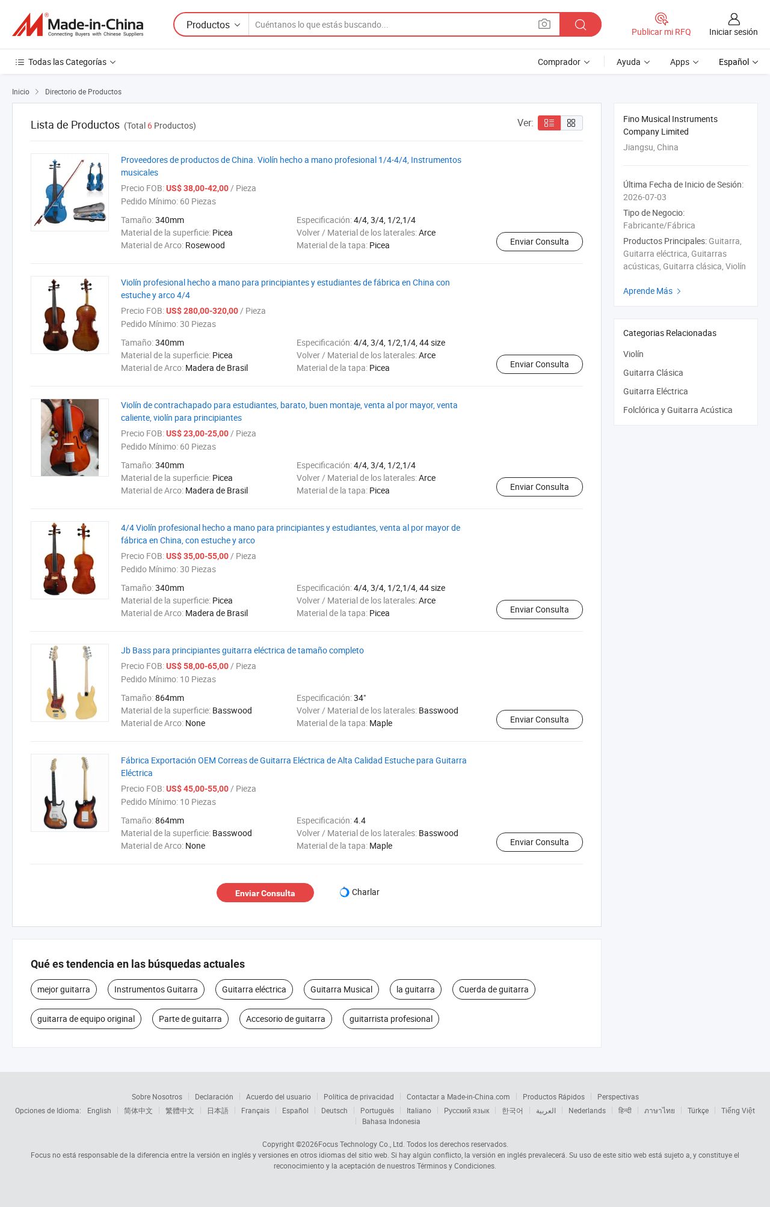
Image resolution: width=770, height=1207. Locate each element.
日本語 (218, 1110)
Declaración (214, 1096)
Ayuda (629, 61)
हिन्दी (625, 1110)
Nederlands (587, 1110)
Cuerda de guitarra (494, 989)
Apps (679, 61)
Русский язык (466, 1110)
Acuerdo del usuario (278, 1096)
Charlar (366, 891)
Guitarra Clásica (653, 372)
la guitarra (415, 989)
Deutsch (334, 1110)
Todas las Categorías (67, 61)
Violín (633, 353)
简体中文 (138, 1110)
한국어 (512, 1110)
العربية (546, 1110)
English (99, 1110)
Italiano (419, 1110)
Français (255, 1110)
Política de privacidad (359, 1096)
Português (377, 1110)
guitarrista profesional (391, 1018)
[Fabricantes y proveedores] (77, 24)
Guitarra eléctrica (254, 989)
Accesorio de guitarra (285, 1018)
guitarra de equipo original (86, 1018)
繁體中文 (179, 1110)
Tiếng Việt (738, 1110)
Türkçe (698, 1110)
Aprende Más (653, 290)
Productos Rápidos (554, 1096)
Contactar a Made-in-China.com (458, 1096)
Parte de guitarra (190, 1018)
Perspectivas (618, 1096)
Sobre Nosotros (157, 1096)
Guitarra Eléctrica (655, 391)
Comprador (559, 61)
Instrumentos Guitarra (156, 989)
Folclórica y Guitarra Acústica (678, 409)
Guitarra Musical (341, 989)
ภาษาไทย (659, 1110)
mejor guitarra (63, 989)
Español (295, 1110)
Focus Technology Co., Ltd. (361, 1144)
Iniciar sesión (733, 31)
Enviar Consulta (539, 241)
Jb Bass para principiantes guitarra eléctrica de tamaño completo (242, 650)
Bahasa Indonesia (391, 1121)
